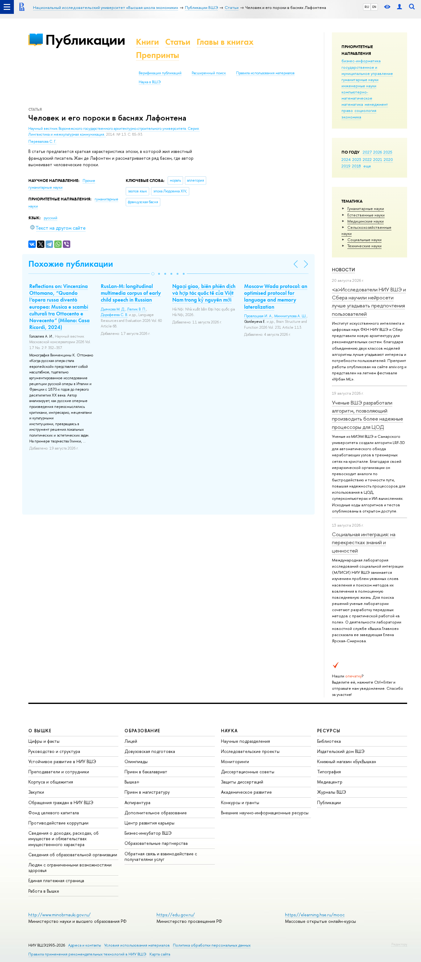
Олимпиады (136, 761)
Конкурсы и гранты (240, 802)
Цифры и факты (43, 741)
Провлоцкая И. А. (258, 316)
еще (367, 166)
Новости (343, 269)
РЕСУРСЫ (329, 731)
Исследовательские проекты (250, 751)
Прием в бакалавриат (146, 772)
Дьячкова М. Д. (113, 309)
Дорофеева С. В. (114, 314)
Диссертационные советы (247, 772)
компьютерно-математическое (356, 95)
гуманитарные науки (359, 79)
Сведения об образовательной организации (72, 854)
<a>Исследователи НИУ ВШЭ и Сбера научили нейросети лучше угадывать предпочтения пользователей (369, 301)
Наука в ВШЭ (150, 82)
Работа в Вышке (43, 891)
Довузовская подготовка (150, 751)
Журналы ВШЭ (331, 792)
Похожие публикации (70, 263)
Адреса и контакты (84, 945)
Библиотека (329, 741)
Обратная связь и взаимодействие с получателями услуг (161, 856)
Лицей (131, 741)
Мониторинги (235, 761)
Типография (329, 772)
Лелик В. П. (136, 309)
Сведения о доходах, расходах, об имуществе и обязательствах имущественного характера (63, 838)
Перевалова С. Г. (42, 141)
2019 (345, 166)
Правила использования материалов (265, 73)
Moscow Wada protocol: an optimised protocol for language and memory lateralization (275, 296)
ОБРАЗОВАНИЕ (142, 731)
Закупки (36, 792)
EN (374, 7)
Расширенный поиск (209, 73)
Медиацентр (329, 782)
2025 (387, 152)
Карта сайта (159, 954)
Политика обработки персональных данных (212, 945)
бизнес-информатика (361, 61)
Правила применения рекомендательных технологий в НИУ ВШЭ (87, 954)
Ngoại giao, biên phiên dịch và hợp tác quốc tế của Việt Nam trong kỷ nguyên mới (203, 293)
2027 (367, 152)
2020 (388, 159)
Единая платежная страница (56, 880)
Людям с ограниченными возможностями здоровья (70, 867)
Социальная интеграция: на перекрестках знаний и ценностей (363, 542)
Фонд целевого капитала (53, 813)
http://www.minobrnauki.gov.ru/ (59, 915)
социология (365, 110)
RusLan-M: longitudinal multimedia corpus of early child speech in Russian (131, 293)
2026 (377, 152)
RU (367, 7)
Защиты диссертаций (242, 782)
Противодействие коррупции (58, 823)
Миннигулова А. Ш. (290, 316)
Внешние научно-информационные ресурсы (265, 813)
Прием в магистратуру (147, 792)
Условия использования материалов (137, 945)
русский (50, 218)
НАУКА (229, 731)
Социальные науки (364, 239)
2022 (367, 159)
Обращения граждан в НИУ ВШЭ (60, 802)
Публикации (85, 39)
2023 (356, 159)
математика (352, 104)
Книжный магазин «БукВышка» (346, 761)
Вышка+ (132, 782)
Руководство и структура (54, 751)
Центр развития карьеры (149, 823)
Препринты (157, 55)
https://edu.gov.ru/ (176, 915)
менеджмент (376, 104)
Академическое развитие (246, 792)
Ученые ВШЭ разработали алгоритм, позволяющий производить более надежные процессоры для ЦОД (367, 414)
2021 (377, 159)
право (347, 110)
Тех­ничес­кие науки (364, 246)
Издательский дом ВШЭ (341, 751)
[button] (153, 274)
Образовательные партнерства (156, 843)
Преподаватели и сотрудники (58, 772)
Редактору (399, 944)
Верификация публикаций (160, 73)
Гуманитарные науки (365, 208)
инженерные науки (358, 85)
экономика (351, 117)
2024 (346, 159)
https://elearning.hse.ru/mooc (315, 915)
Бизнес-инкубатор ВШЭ (148, 833)
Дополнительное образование (156, 813)
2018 (356, 166)
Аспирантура (137, 802)
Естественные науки (366, 215)
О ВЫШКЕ (40, 731)
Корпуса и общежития (50, 782)
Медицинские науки (365, 221)
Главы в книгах (225, 41)
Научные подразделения (245, 741)
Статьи (177, 41)
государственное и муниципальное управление (367, 70)
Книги (147, 41)
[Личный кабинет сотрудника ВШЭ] (399, 7)
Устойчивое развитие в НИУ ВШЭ (62, 761)
